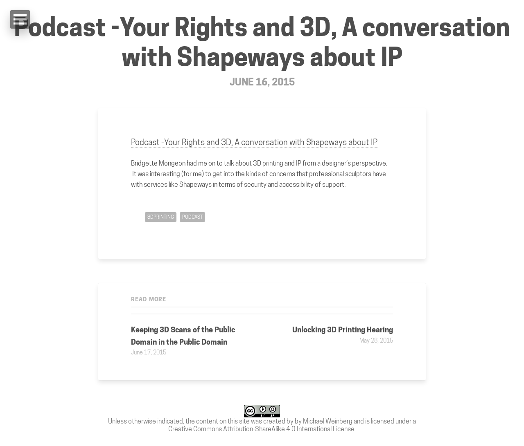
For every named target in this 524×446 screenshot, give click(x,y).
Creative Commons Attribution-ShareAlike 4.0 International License (261, 429)
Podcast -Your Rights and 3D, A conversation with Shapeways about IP (262, 42)
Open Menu (20, 19)
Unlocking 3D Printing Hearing (342, 329)
